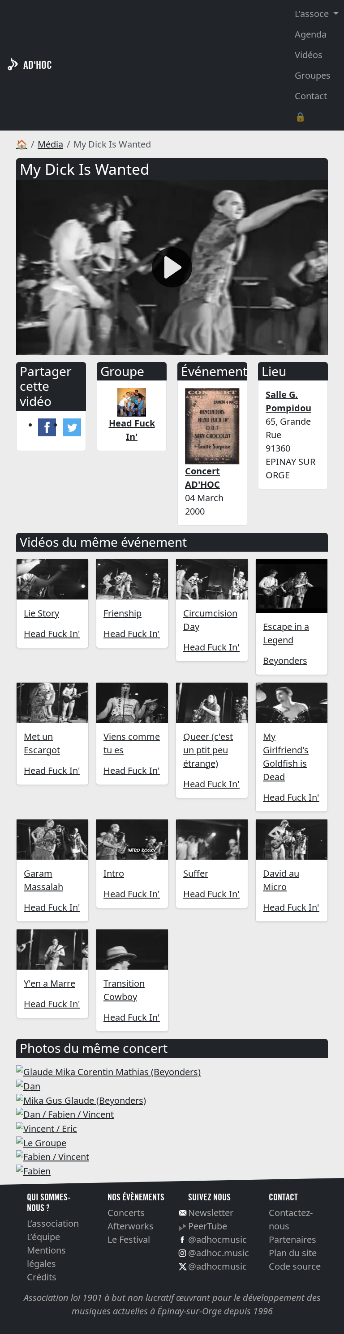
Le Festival (129, 1239)
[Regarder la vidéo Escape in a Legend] (291, 586)
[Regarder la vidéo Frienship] (132, 579)
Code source (295, 1266)
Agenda (311, 34)
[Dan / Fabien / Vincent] (65, 1114)
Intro (113, 873)
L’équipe (43, 1237)
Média (50, 144)
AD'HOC (37, 65)
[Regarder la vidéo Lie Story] (52, 579)
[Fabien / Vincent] (52, 1156)
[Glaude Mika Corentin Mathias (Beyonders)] (108, 1071)
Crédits (41, 1277)
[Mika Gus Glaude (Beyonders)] (81, 1099)
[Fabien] (33, 1170)
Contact (311, 96)
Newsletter (210, 1213)
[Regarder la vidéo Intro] (132, 839)
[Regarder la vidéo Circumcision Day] (212, 579)
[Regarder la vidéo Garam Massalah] (52, 839)
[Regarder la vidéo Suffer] (212, 839)
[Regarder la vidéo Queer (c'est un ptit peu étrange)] (212, 703)
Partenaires (292, 1239)
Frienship (122, 613)
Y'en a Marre (49, 983)
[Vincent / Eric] (46, 1128)
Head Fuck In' (52, 634)
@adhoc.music (218, 1253)
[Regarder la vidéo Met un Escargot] (52, 703)
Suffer (195, 873)
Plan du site (293, 1253)
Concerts (126, 1213)
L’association (53, 1223)
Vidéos (308, 55)
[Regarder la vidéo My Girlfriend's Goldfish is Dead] (291, 703)
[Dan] (28, 1085)
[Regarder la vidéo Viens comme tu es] (132, 703)
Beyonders (285, 660)
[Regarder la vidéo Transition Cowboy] (132, 949)
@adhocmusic (217, 1239)
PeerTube (207, 1226)
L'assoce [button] (313, 14)
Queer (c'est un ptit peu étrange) (208, 749)
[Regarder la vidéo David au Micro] (291, 839)
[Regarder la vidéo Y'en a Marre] (52, 949)
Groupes (313, 75)
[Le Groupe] (41, 1142)
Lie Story (41, 613)
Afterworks (131, 1226)
